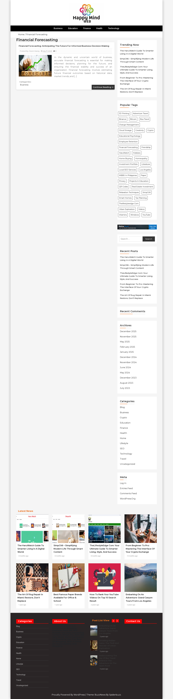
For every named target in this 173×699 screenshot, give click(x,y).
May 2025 (125, 341)
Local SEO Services (127, 170)
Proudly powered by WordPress (68, 695)
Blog (122, 407)
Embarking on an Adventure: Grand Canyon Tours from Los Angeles (139, 597)
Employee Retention (128, 141)
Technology (113, 28)
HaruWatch (124, 153)
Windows (135, 215)
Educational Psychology (129, 136)
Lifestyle (124, 443)
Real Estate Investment (142, 187)
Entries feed (126, 488)
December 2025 (128, 331)
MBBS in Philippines (128, 175)
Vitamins (123, 215)
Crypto (150, 130)
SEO (122, 448)
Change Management (129, 125)
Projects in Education (138, 181)
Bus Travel (144, 119)
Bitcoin (133, 119)
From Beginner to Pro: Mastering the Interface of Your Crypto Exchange (136, 81)
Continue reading (102, 87)
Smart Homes (125, 198)
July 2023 (125, 388)
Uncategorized (127, 464)
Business (58, 28)
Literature (145, 164)
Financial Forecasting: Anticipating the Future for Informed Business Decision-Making (64, 46)
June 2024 (125, 367)
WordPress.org (128, 498)
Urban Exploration (127, 209)
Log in (123, 483)
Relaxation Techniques (129, 192)
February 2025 (127, 347)
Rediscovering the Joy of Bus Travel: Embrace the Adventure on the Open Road (108, 660)
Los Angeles (145, 170)
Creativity (139, 130)
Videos (141, 209)
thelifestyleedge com (129, 203)
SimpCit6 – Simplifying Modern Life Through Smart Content (68, 548)
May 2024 (125, 372)
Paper (143, 175)
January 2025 (127, 352)
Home (123, 438)
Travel (123, 459)
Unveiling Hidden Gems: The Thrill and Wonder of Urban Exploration (109, 644)
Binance (122, 119)
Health (99, 28)
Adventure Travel (140, 113)
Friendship (146, 147)
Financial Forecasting (128, 147)
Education (73, 28)
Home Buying (125, 158)
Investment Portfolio (128, 164)
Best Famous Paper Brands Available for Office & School (68, 597)
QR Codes (123, 187)
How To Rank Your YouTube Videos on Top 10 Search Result (104, 597)
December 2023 (128, 378)
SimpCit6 (147, 192)
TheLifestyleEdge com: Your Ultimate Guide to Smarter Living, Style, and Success (136, 69)
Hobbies (136, 153)
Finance (87, 28)
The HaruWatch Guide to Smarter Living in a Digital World (30, 548)
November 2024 (128, 362)
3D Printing (124, 113)
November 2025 (128, 336)
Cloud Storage (125, 130)
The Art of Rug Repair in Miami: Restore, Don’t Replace (30, 597)
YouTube (146, 215)
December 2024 (128, 357)
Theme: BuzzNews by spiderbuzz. (103, 695)
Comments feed (128, 493)
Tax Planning (141, 198)
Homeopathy (141, 158)
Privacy (122, 181)
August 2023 (126, 383)
